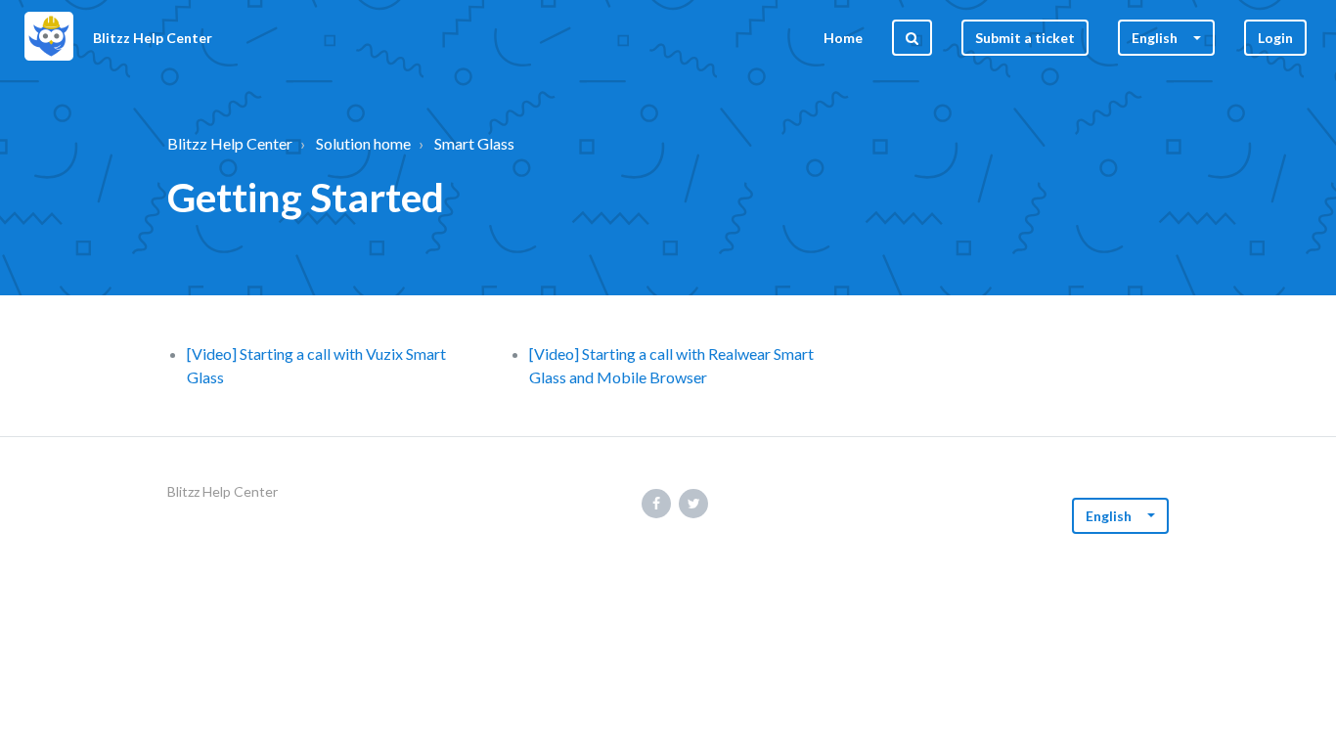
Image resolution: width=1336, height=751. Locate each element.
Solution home (363, 143)
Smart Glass (474, 143)
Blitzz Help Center (229, 143)
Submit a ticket (1025, 37)
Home (843, 37)
